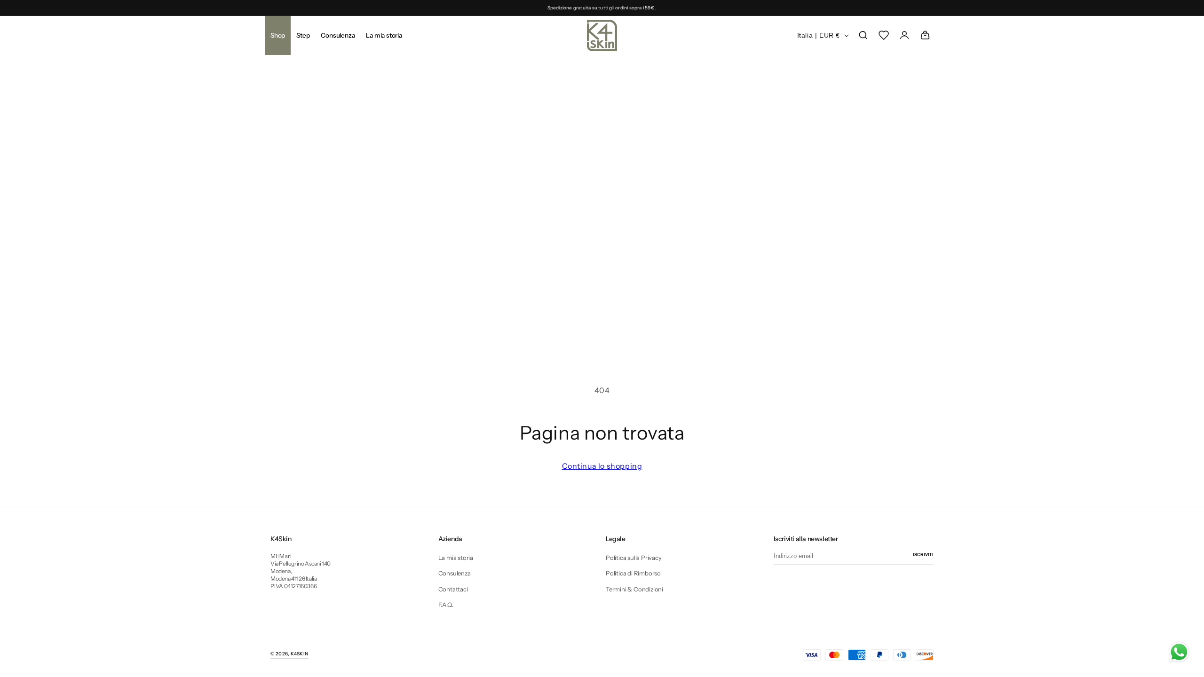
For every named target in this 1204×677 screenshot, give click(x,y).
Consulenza (454, 573)
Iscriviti (923, 554)
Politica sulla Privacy (634, 557)
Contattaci (453, 589)
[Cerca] (863, 35)
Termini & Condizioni (634, 589)
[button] (302, 35)
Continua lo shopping (602, 466)
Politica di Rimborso (633, 573)
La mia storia (455, 557)
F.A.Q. (445, 604)
